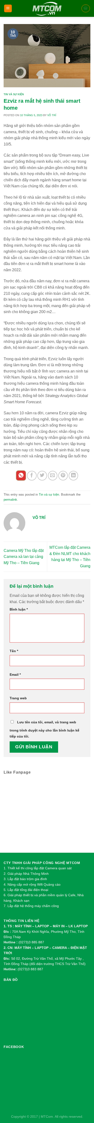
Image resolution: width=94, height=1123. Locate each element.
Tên (14, 651)
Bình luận (19, 609)
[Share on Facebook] (31, 475)
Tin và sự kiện (14, 94)
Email (15, 674)
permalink (10, 499)
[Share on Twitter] (42, 475)
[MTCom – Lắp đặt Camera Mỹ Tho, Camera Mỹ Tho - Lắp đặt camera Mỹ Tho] (47, 8)
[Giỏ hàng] (85, 8)
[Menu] (8, 9)
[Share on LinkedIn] (73, 475)
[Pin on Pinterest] (63, 475)
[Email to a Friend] (52, 475)
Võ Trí (51, 115)
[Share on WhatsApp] (21, 475)
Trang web (18, 698)
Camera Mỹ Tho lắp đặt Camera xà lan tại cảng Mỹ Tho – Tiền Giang (24, 557)
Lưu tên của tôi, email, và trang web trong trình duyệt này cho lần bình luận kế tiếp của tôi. (44, 729)
